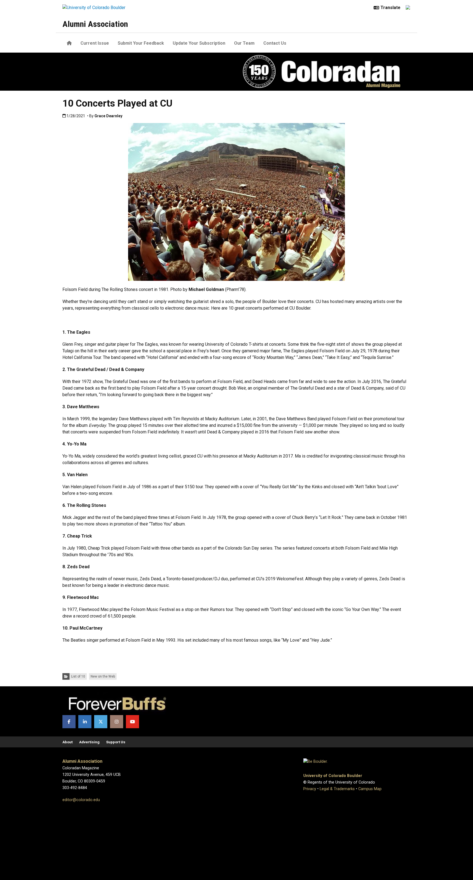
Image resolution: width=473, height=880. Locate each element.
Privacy (309, 789)
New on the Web (103, 676)
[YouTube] (132, 721)
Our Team (244, 43)
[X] (100, 721)
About (67, 742)
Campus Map (370, 789)
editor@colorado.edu (81, 800)
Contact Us (274, 43)
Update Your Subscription (199, 43)
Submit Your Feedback (141, 43)
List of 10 (78, 676)
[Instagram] (116, 721)
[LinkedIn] (84, 721)
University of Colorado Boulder (332, 775)
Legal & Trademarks (337, 789)
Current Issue (94, 43)
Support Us (115, 742)
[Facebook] (69, 721)
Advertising (89, 742)
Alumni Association (95, 24)
